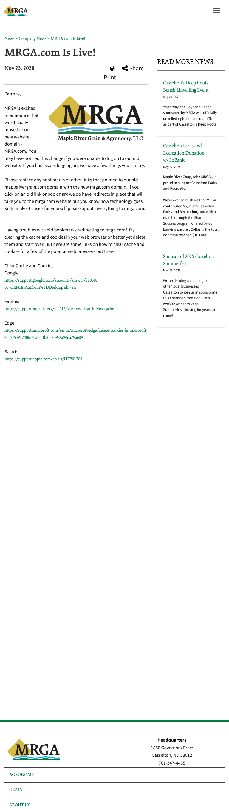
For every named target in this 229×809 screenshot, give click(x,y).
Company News (32, 38)
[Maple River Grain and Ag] (15, 10)
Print (110, 77)
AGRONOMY (21, 774)
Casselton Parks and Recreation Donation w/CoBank (184, 153)
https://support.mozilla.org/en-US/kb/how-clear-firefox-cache (59, 309)
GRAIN (16, 790)
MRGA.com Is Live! (68, 38)
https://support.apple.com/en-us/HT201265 (43, 359)
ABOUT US (19, 805)
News (9, 38)
